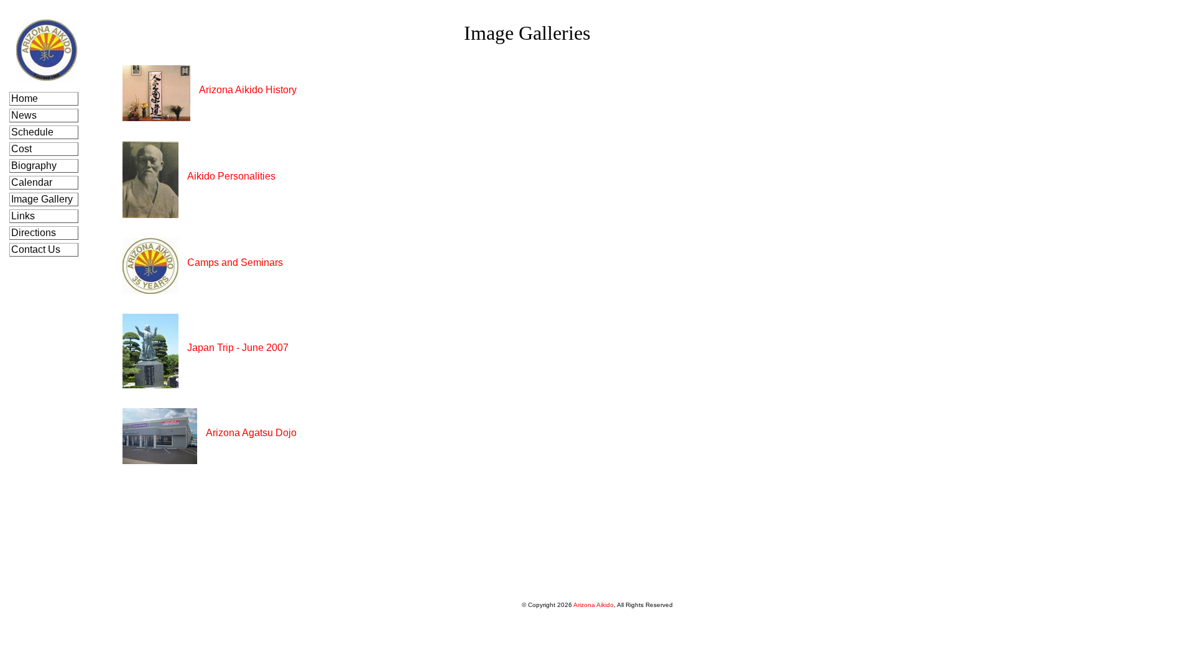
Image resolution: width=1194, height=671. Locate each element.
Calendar (33, 182)
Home (25, 98)
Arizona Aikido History (248, 89)
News (25, 115)
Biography (35, 165)
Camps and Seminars (235, 262)
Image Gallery (43, 199)
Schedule (33, 132)
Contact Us (37, 249)
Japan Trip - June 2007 (238, 347)
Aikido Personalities (231, 176)
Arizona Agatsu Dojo (251, 432)
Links (24, 216)
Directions (34, 232)
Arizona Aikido (593, 604)
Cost (22, 149)
